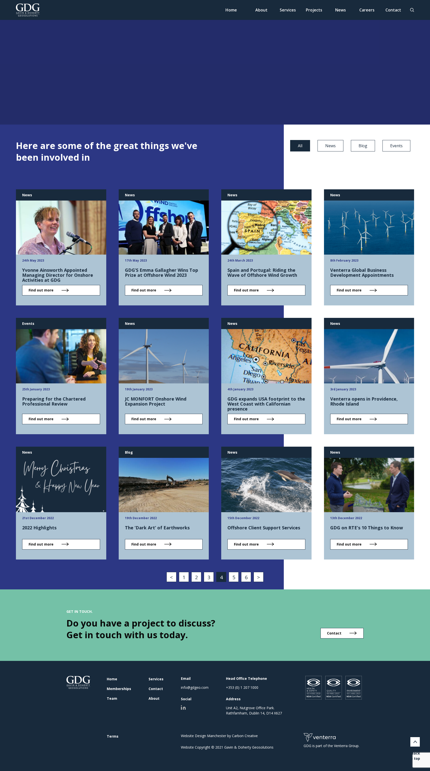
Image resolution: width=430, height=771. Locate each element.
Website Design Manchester (203, 735)
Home (231, 10)
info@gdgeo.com (195, 687)
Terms (112, 736)
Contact (393, 10)
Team (112, 698)
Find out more (41, 290)
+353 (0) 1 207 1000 (242, 687)
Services (288, 10)
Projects (314, 10)
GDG (78, 682)
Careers (367, 10)
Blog (363, 145)
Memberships (119, 688)
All (300, 145)
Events (396, 145)
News (340, 10)
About (261, 10)
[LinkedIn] (183, 707)
